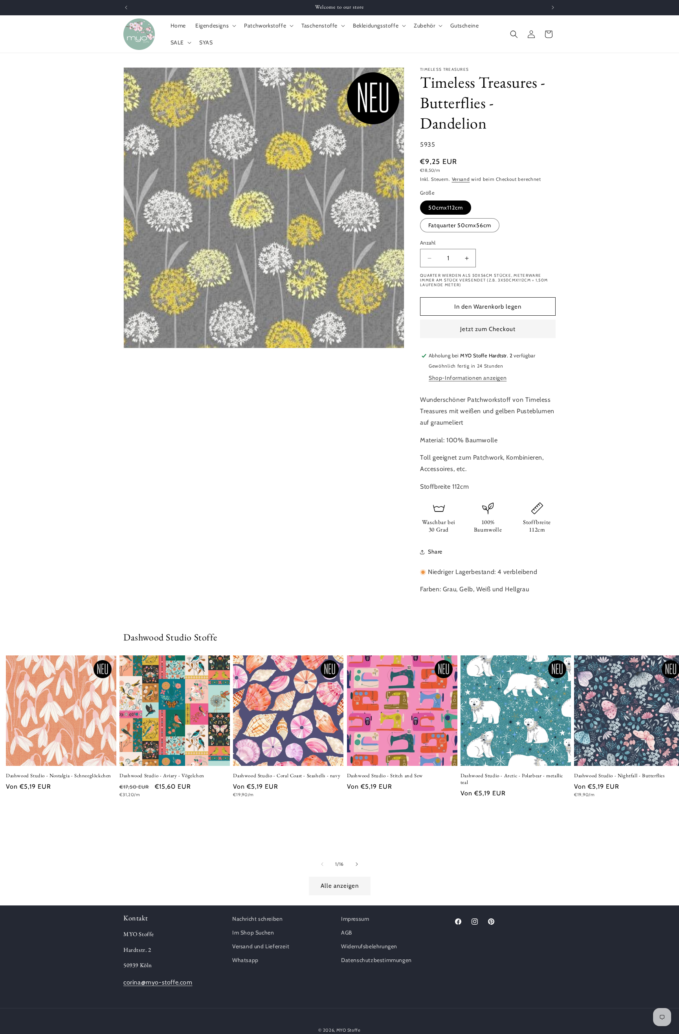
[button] (215, 25)
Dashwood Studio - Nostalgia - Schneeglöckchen (58, 776)
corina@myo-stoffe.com (158, 982)
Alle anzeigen (340, 886)
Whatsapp (245, 960)
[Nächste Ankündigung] (553, 7)
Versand (461, 179)
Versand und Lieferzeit (260, 946)
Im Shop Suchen (253, 932)
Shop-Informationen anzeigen (467, 377)
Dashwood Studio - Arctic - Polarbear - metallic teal (512, 779)
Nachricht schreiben (257, 918)
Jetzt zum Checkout (488, 329)
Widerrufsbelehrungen (369, 946)
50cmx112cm (445, 207)
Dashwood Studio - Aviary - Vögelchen (161, 776)
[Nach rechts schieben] (356, 864)
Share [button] (435, 551)
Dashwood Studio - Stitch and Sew (385, 776)
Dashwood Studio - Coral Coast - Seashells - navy (286, 776)
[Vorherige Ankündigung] (126, 7)
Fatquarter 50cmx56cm (459, 225)
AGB (346, 932)
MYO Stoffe (348, 1030)
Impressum (355, 918)
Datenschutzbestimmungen (376, 960)
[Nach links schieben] (322, 864)
